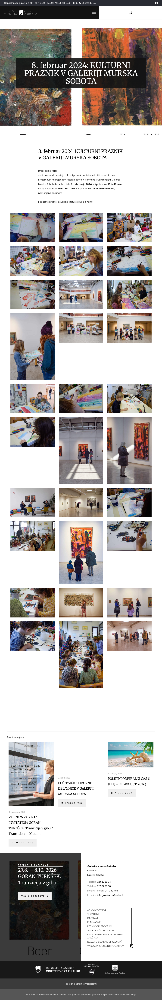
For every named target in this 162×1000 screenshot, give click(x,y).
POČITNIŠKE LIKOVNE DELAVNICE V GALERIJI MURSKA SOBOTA (75, 788)
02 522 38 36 (104, 886)
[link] (57, 969)
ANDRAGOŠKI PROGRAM (100, 930)
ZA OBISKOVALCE (96, 909)
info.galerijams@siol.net (110, 895)
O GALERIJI (93, 914)
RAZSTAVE (92, 918)
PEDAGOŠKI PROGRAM (99, 926)
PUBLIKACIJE (93, 922)
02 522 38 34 (104, 881)
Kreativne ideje (128, 994)
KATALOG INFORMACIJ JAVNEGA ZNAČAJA (105, 936)
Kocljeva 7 (93, 870)
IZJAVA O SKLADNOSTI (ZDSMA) (104, 941)
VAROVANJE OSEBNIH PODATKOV (105, 945)
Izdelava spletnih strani (106, 994)
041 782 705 (111, 890)
